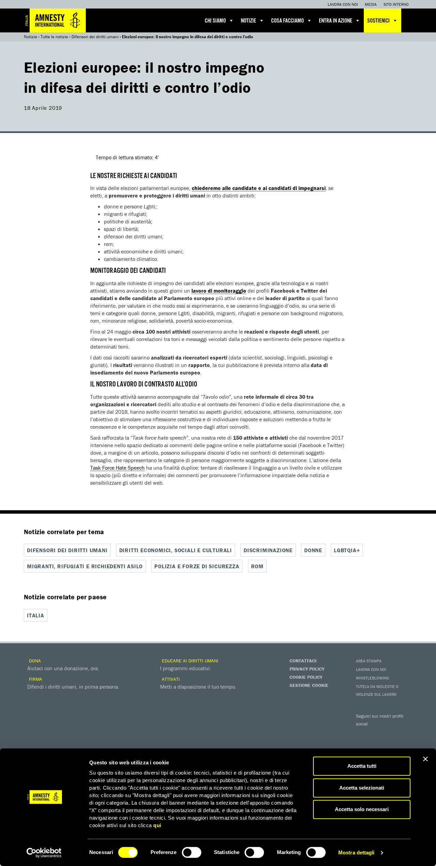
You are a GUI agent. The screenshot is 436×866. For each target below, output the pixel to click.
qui (157, 825)
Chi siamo (215, 21)
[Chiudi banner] (425, 759)
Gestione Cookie (309, 685)
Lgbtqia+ (347, 550)
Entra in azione (335, 21)
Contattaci (303, 661)
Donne (313, 550)
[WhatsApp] (376, 745)
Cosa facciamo (287, 21)
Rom (257, 566)
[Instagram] (403, 733)
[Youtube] (390, 733)
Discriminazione (268, 550)
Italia (35, 615)
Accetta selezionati (361, 788)
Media (371, 4)
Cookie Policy (306, 677)
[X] (376, 733)
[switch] (191, 852)
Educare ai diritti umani (189, 661)
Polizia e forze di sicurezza (196, 566)
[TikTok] (390, 745)
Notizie (248, 21)
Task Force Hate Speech (117, 467)
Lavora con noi (343, 4)
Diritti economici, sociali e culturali (175, 550)
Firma (35, 679)
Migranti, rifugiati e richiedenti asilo (85, 566)
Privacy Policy (307, 669)
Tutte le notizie (54, 37)
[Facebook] (363, 733)
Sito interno (396, 4)
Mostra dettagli (356, 852)
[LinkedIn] (363, 745)
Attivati (170, 679)
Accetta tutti (361, 766)
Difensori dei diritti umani (95, 37)
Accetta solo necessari (362, 809)
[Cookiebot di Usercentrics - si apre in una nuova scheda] (44, 853)
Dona (34, 661)
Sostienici (378, 21)
